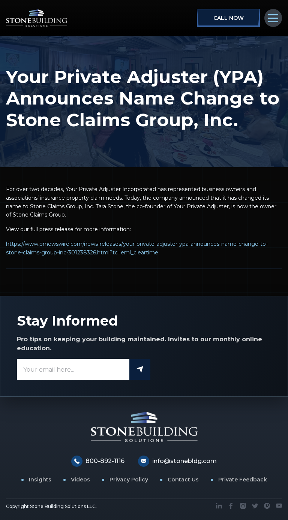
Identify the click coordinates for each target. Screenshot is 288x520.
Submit (139, 369)
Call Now (228, 18)
